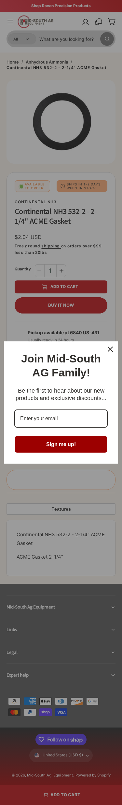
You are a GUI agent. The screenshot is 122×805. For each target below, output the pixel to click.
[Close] (110, 349)
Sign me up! (61, 444)
